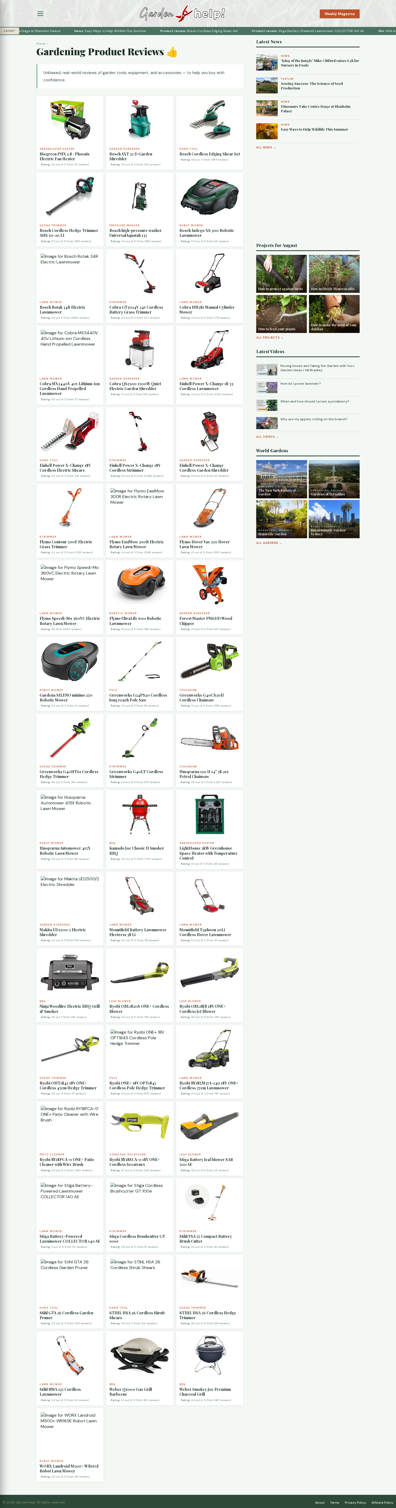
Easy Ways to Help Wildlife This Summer (79, 31)
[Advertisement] (308, 196)
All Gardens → (269, 543)
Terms (334, 1502)
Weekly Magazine (340, 14)
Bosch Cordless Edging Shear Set (168, 31)
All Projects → (270, 337)
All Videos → (267, 437)
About (320, 1502)
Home (40, 43)
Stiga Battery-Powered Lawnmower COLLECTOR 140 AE (277, 31)
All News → (266, 147)
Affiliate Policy (382, 1502)
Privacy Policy (355, 1502)
